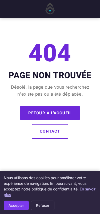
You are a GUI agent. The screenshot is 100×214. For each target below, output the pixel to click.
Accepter (16, 205)
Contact (50, 131)
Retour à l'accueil (50, 113)
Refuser (42, 205)
